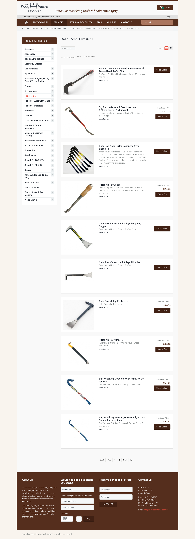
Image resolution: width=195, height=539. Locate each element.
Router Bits (30, 150)
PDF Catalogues (40, 22)
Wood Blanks (31, 200)
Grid (171, 48)
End (131, 460)
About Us (111, 22)
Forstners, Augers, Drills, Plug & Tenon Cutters (37, 79)
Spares (28, 170)
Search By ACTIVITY (34, 160)
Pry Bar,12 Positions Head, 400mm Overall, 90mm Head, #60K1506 (121, 70)
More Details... (104, 80)
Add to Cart (162, 117)
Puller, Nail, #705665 (110, 184)
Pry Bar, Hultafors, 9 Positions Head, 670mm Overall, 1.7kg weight (118, 108)
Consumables (31, 68)
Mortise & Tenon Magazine (33, 126)
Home (27, 28)
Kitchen (28, 115)
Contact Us (126, 22)
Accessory (30, 54)
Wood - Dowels (32, 187)
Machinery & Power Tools (37, 120)
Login (169, 17)
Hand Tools (44, 28)
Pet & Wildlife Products (36, 140)
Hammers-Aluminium (58, 28)
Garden (28, 86)
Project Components (35, 145)
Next (125, 460)
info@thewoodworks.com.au (156, 510)
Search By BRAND (33, 165)
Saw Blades (30, 155)
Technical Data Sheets (81, 22)
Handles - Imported (34, 106)
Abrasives (29, 49)
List (166, 48)
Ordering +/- (67, 48)
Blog (99, 22)
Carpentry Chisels (33, 64)
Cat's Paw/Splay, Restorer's (113, 301)
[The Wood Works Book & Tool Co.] (34, 8)
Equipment (30, 73)
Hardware (29, 110)
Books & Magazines (34, 59)
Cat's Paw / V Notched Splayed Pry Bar (119, 262)
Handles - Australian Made (37, 101)
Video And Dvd (32, 182)
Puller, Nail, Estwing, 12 (111, 339)
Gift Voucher (31, 91)
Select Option (161, 70)
